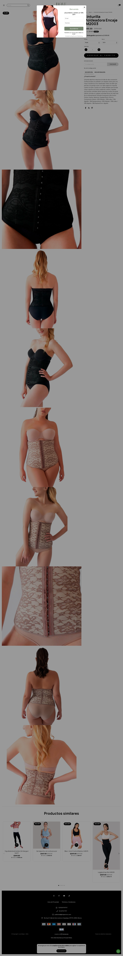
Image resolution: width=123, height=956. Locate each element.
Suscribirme (74, 29)
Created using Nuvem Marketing (74, 36)
